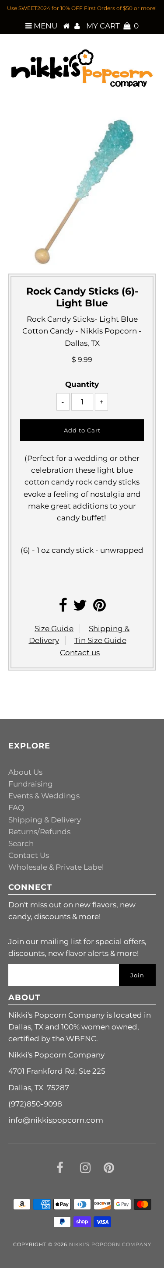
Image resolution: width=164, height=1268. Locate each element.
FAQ (16, 807)
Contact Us (28, 855)
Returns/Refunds (39, 831)
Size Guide (54, 628)
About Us (25, 772)
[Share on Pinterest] (99, 608)
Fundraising (30, 784)
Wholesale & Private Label (56, 867)
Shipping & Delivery (44, 819)
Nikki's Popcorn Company (110, 1244)
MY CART (112, 25)
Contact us (80, 652)
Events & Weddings (44, 795)
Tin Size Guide (100, 640)
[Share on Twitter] (80, 608)
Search (21, 843)
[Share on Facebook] (63, 608)
